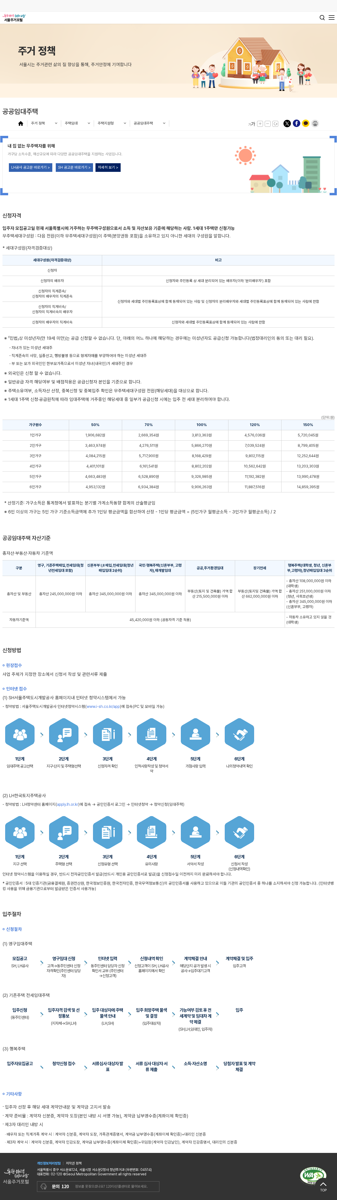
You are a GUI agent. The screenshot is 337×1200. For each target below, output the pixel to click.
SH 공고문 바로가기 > (74, 167)
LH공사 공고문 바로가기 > (30, 167)
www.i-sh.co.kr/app (103, 706)
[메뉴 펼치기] (22, 123)
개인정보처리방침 (49, 1163)
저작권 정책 (74, 1163)
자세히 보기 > (108, 167)
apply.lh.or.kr (67, 804)
